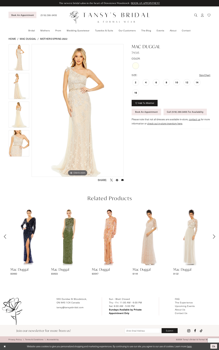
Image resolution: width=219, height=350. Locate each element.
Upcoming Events (185, 306)
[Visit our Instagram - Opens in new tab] (188, 330)
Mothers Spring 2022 (53, 38)
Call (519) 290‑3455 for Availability (185, 111)
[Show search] (195, 15)
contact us (194, 119)
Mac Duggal (28, 38)
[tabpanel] (18, 58)
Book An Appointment (146, 111)
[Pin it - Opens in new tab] (117, 180)
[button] (202, 15)
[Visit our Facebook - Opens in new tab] (195, 330)
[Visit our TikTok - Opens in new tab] (201, 330)
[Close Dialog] (5, 346)
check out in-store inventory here (164, 123)
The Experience (184, 302)
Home (12, 38)
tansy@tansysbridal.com (70, 307)
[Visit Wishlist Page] (209, 15)
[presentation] (28, 236)
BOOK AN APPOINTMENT (145, 3)
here (189, 346)
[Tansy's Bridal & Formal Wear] (109, 17)
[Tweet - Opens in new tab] (111, 180)
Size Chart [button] (204, 75)
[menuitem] (22, 15)
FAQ (177, 298)
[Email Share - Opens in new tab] (122, 180)
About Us (180, 309)
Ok (213, 346)
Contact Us (181, 313)
